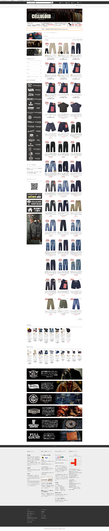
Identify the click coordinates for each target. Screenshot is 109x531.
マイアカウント (44, 509)
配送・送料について (30, 513)
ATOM (31, 522)
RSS (28, 522)
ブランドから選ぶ (42, 5)
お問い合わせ (79, 5)
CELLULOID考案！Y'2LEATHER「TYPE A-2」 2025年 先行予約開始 (34, 173)
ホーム (28, 5)
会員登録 (68, 2)
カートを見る (43, 515)
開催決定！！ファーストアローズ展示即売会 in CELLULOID (34, 169)
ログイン (73, 2)
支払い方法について (30, 511)
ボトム (56, 32)
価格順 (78, 39)
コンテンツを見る (49, 5)
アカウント (62, 2)
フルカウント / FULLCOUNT (50, 32)
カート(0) (80, 2)
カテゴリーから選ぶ (34, 5)
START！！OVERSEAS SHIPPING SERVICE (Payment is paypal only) (55, 29)
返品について (29, 515)
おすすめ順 (74, 39)
